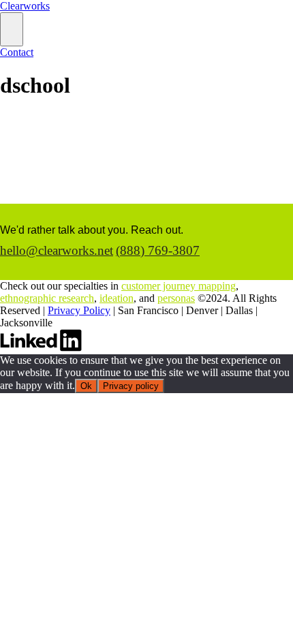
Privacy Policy (79, 310)
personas (176, 298)
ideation (116, 298)
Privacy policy (131, 386)
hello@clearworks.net (56, 250)
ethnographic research (47, 298)
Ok (86, 386)
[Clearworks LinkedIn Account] (41, 348)
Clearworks (25, 6)
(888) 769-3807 (158, 250)
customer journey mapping (178, 286)
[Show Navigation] (11, 29)
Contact (16, 52)
